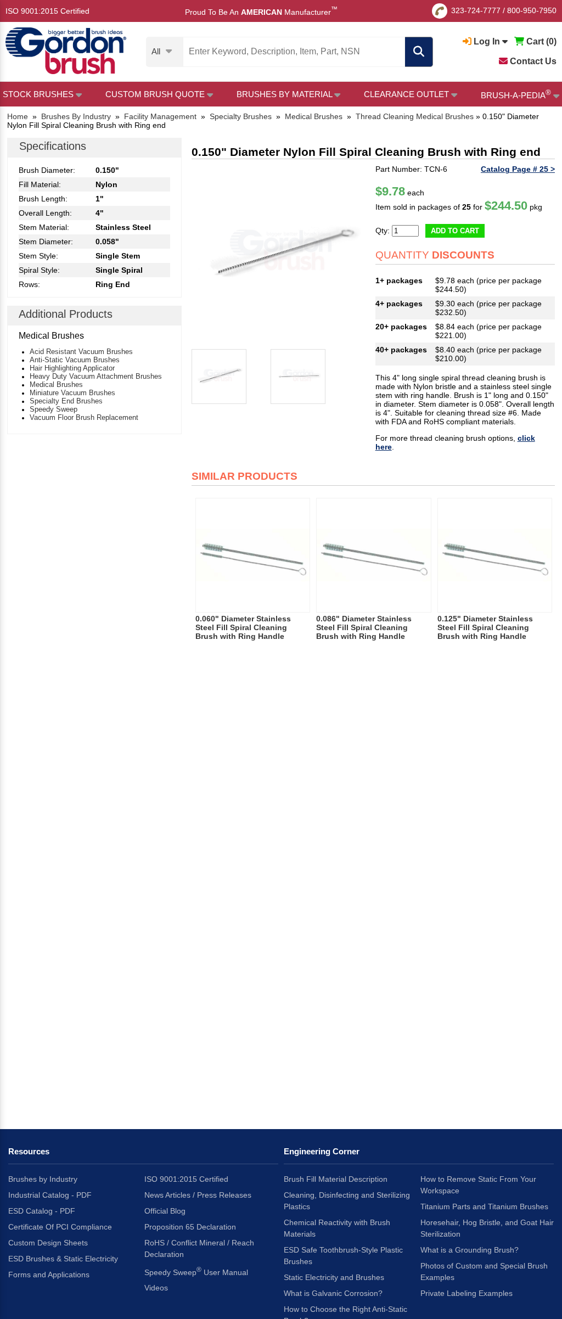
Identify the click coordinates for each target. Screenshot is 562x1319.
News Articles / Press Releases (197, 1195)
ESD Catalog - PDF (41, 1210)
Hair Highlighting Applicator (72, 368)
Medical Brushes (56, 384)
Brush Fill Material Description (335, 1179)
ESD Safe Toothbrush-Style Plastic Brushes (343, 1255)
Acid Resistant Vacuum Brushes (81, 351)
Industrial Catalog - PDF (50, 1195)
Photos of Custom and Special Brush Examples (484, 1271)
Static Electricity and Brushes (334, 1277)
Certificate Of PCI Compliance (60, 1226)
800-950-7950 (532, 10)
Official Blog (165, 1210)
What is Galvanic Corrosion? (333, 1293)
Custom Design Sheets (48, 1242)
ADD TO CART (455, 231)
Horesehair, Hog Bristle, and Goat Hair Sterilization (487, 1228)
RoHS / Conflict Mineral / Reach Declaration (199, 1248)
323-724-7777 (476, 10)
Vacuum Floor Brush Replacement (84, 417)
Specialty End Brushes (66, 401)
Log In (486, 41)
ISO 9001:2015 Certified (47, 11)
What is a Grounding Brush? (469, 1249)
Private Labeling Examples (466, 1293)
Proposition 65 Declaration (190, 1226)
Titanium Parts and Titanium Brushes (484, 1206)
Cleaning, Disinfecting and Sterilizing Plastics (347, 1201)
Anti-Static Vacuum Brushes (75, 360)
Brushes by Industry (42, 1179)
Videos (156, 1287)
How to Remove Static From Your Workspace (478, 1185)
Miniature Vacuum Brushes (72, 393)
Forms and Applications (48, 1274)
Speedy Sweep (53, 409)
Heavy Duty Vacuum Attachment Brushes (96, 376)
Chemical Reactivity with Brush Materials (337, 1228)
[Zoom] (281, 254)
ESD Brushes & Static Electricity (63, 1258)
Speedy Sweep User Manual (196, 1271)
